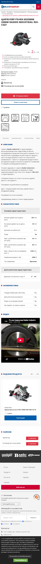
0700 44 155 (8, 535)
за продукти (16, 524)
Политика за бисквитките (20, 556)
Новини (25, 472)
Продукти (7, 472)
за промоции (28, 521)
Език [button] (38, 2)
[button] (33, 7)
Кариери (26, 477)
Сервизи (6, 482)
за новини (6, 524)
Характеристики (16, 138)
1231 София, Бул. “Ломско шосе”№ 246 (17, 532)
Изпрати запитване (20, 102)
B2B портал (20, 487)
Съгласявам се (20, 560)
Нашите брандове (29, 467)
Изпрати (33, 517)
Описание (6, 138)
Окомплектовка (28, 138)
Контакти (7, 477)
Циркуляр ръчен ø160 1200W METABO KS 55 (20, 410)
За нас (6, 467)
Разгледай (21, 418)
